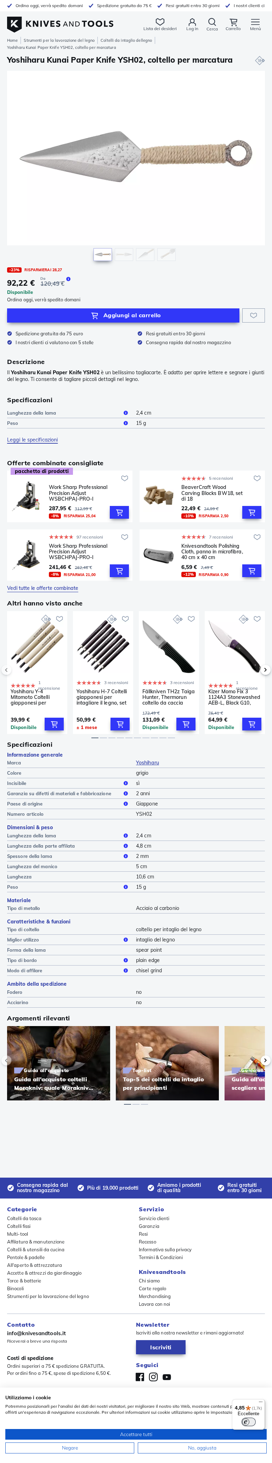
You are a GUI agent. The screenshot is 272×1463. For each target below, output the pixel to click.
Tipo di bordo (22, 960)
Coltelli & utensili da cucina (35, 1249)
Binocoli (15, 1288)
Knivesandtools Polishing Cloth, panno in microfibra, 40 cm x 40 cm (212, 551)
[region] (136, 167)
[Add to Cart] (119, 512)
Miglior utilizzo (23, 940)
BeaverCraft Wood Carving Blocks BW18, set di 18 (212, 492)
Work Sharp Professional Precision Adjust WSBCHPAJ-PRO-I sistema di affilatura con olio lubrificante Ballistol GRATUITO (78, 492)
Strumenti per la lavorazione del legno (59, 40)
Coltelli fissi (18, 1226)
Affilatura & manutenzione (36, 1242)
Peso (12, 423)
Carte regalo (152, 1288)
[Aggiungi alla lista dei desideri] (253, 315)
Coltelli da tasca (24, 1218)
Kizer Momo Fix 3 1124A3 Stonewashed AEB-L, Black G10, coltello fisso (234, 697)
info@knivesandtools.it (36, 1333)
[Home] (60, 21)
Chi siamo (149, 1280)
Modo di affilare (24, 970)
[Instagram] (153, 1377)
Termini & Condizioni (161, 1257)
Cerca (212, 29)
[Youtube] (167, 1377)
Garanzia (149, 1226)
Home (12, 40)
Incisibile (16, 783)
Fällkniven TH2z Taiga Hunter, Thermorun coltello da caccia (168, 697)
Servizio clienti (154, 1218)
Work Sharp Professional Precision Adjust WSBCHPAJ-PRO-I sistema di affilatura (78, 551)
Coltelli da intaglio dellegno (126, 40)
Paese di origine (25, 804)
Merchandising (155, 1296)
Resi (143, 1234)
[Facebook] (140, 1377)
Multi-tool (17, 1234)
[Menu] (260, 1403)
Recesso (147, 1242)
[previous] (18, 669)
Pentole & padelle (26, 1257)
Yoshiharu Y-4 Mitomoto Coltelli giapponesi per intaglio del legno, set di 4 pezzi (36, 697)
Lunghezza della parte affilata (41, 846)
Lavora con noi (154, 1304)
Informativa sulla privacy (165, 1249)
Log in (192, 28)
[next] (253, 669)
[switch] (249, 1422)
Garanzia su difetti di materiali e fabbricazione (59, 793)
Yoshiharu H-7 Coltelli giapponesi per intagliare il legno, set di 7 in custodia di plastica (101, 697)
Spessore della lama (29, 856)
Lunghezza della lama (31, 413)
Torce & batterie (24, 1280)
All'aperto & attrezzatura (34, 1265)
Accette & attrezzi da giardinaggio (44, 1273)
